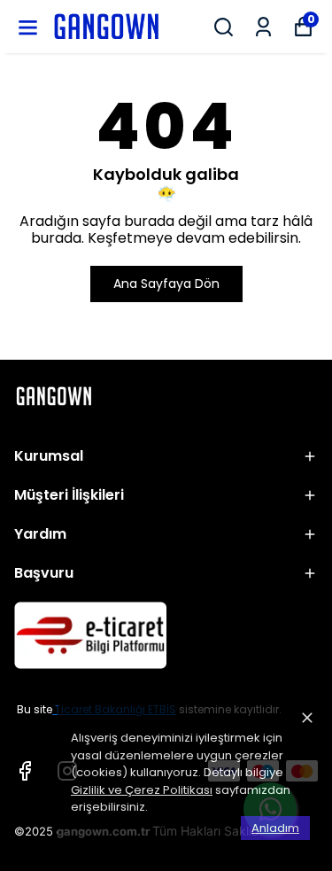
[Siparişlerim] (263, 27)
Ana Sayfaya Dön (166, 283)
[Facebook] (24, 771)
